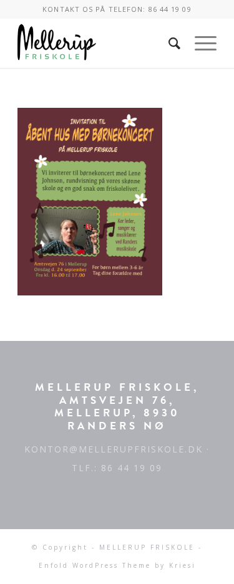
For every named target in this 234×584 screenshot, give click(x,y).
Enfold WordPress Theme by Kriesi (117, 565)
